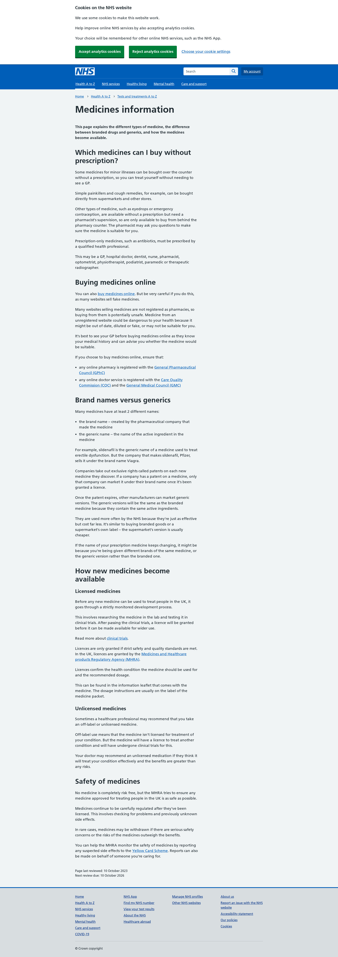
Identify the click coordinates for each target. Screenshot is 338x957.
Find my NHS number (139, 903)
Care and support (194, 84)
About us (227, 897)
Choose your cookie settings (206, 51)
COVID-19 (82, 934)
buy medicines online (116, 294)
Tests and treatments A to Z (137, 96)
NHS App (130, 897)
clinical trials (117, 638)
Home (79, 96)
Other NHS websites (186, 903)
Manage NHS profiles (187, 897)
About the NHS (135, 915)
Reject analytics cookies (152, 51)
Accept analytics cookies (100, 51)
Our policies (229, 920)
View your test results (139, 909)
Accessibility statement (237, 914)
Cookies (226, 926)
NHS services (111, 84)
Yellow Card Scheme (150, 850)
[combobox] (206, 71)
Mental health (164, 84)
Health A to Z (100, 96)
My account (252, 71)
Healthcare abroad (137, 922)
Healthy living (137, 84)
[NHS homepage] (85, 71)
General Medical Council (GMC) (153, 385)
